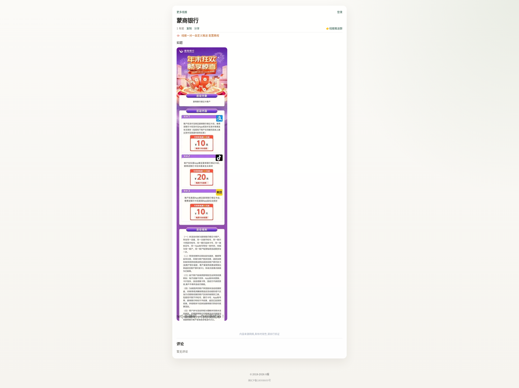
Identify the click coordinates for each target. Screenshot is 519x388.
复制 (189, 28)
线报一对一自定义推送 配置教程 (200, 35)
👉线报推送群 (334, 28)
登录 (339, 12)
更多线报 (182, 12)
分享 (196, 28)
